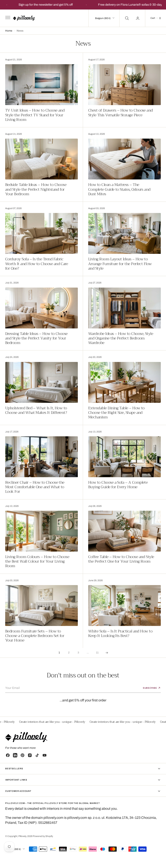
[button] (7, 18)
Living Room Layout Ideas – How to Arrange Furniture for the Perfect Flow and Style (120, 264)
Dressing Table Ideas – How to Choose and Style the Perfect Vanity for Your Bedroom (36, 338)
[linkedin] (15, 755)
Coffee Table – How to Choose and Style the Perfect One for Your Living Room (121, 559)
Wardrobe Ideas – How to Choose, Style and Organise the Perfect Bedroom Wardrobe (120, 338)
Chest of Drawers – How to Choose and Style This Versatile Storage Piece (120, 112)
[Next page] (107, 652)
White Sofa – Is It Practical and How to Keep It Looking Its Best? (120, 633)
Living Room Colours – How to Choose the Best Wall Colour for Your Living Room (37, 561)
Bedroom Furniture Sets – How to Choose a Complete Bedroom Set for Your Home (34, 636)
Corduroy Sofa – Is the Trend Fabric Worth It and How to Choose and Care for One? (36, 264)
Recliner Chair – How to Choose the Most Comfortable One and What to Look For (34, 487)
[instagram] (29, 755)
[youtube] (44, 755)
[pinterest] (22, 755)
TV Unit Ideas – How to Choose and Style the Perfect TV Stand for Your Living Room (34, 115)
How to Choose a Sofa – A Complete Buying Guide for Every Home (118, 485)
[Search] (126, 18)
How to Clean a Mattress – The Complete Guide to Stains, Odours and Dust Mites (119, 189)
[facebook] (7, 755)
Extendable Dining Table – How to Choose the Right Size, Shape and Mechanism (116, 413)
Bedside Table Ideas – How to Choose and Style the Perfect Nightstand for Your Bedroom (35, 189)
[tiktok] (37, 755)
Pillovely (22, 836)
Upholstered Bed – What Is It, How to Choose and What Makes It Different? (36, 410)
